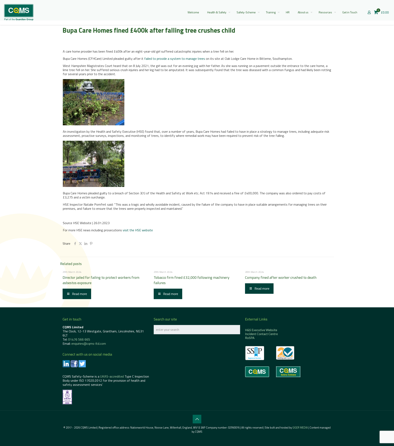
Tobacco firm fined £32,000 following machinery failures (191, 280)
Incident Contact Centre (261, 334)
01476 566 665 (79, 339)
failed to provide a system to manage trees (174, 58)
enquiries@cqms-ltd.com (88, 343)
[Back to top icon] (197, 419)
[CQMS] (18, 12)
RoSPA (249, 338)
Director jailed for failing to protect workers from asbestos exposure (101, 280)
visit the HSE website (138, 230)
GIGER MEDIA (300, 427)
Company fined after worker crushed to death (280, 277)
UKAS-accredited (112, 376)
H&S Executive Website (261, 330)
